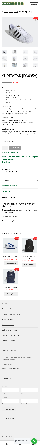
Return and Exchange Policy (11, 314)
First (3, 393)
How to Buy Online (8, 341)
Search (20, 444)
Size (20, 139)
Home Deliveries (7, 319)
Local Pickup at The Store (10, 335)
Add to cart (15, 148)
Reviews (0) (6, 191)
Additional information (10, 186)
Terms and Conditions (9, 309)
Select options (11, 263)
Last (22, 393)
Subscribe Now (9, 409)
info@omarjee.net (13, 368)
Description (6, 180)
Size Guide (5, 304)
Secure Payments (8, 325)
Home (6, 12)
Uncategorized (13, 12)
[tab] (20, 180)
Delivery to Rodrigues (9, 330)
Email (5, 397)
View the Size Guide (10, 152)
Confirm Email (25, 404)
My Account (6, 444)
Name (5, 387)
